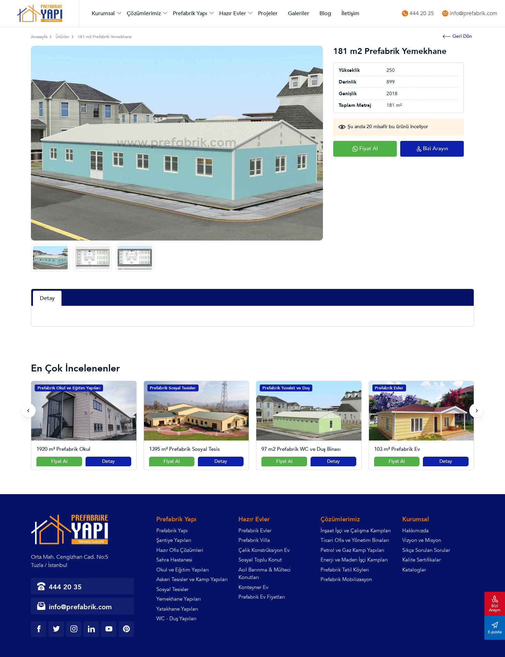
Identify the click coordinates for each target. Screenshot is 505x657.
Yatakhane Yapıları (177, 608)
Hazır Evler (232, 13)
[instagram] (73, 629)
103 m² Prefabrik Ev (285, 449)
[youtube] (108, 629)
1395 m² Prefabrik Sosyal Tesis (72, 449)
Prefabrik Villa (254, 540)
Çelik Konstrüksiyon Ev (264, 550)
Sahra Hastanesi (174, 559)
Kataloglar (414, 569)
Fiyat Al (59, 461)
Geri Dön (462, 36)
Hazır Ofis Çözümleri (179, 550)
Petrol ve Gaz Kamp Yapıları (352, 550)
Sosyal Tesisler (172, 589)
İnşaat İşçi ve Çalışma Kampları (356, 530)
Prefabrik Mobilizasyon (346, 579)
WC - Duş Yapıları (176, 618)
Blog (325, 13)
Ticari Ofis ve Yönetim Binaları (355, 540)
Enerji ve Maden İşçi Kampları (354, 559)
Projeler (268, 13)
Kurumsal (103, 13)
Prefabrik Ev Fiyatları (261, 596)
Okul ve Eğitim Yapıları (182, 569)
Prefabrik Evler (276, 388)
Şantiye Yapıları (173, 540)
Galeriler (298, 13)
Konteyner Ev (253, 587)
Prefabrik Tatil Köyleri (345, 569)
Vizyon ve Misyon (421, 540)
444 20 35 (421, 13)
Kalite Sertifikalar (421, 559)
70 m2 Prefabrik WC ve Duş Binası (413, 449)
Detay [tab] (47, 298)
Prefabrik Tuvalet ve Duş (173, 388)
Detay (108, 461)
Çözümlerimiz (144, 13)
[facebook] (38, 629)
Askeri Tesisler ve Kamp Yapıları (192, 579)
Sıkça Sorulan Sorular (426, 550)
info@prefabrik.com (473, 13)
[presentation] (28, 410)
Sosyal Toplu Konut (260, 559)
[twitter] (56, 629)
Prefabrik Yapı (190, 13)
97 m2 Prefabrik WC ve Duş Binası (188, 449)
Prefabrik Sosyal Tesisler (60, 388)
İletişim (350, 13)
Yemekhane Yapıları (178, 598)
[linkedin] (91, 629)
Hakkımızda (415, 530)
